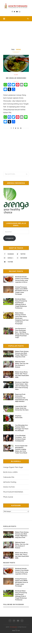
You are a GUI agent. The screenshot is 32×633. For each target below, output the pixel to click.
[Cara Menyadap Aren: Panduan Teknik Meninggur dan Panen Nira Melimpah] (8, 427)
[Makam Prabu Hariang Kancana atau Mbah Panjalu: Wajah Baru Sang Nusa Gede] (8, 353)
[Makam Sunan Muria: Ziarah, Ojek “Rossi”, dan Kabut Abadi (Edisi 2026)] (8, 374)
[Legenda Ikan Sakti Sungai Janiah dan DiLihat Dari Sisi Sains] (8, 408)
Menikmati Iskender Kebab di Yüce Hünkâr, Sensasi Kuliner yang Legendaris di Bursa (22, 279)
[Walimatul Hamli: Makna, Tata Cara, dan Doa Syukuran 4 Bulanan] (8, 364)
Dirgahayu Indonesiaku (18, 416)
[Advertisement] (16, 32)
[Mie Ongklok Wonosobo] (16, 63)
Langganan (9, 238)
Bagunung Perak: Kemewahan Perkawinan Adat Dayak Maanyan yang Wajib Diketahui (21, 398)
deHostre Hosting (9, 482)
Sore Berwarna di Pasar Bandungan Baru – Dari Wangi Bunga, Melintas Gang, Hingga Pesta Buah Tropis (22, 333)
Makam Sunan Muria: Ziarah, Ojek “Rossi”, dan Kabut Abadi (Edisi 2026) (22, 374)
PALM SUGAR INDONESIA (13, 492)
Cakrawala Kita (8, 477)
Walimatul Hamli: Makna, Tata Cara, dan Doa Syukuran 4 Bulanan (21, 364)
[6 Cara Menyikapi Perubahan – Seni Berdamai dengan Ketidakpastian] (8, 438)
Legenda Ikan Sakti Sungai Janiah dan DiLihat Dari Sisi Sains (22, 408)
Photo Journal (8, 497)
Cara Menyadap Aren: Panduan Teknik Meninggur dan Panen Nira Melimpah (21, 427)
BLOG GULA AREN (10, 472)
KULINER (16, 74)
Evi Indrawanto (13, 627)
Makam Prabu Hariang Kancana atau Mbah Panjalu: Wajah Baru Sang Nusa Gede (21, 354)
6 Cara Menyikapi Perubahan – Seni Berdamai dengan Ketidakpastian (20, 438)
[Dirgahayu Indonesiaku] (8, 418)
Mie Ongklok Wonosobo (16, 78)
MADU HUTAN (9, 487)
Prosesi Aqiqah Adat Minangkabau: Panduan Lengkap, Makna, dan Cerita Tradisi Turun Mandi (21, 449)
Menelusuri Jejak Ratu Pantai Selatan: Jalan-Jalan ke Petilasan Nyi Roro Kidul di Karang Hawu (21, 385)
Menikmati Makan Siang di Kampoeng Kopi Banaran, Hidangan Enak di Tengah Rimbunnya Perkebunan (21, 303)
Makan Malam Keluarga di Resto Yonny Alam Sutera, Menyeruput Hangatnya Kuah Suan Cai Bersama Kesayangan (22, 318)
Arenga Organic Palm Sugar (13, 467)
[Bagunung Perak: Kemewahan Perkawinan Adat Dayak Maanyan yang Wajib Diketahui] (8, 396)
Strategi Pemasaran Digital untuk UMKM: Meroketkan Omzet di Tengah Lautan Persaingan (21, 290)
